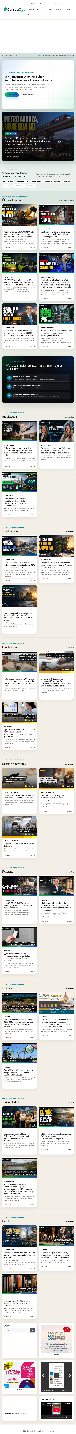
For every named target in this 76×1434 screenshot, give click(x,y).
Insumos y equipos (10, 229)
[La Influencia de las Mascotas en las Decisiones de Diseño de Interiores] (19, 778)
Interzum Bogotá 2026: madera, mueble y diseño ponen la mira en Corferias (18, 1303)
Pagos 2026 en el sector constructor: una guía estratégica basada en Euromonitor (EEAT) (19, 1072)
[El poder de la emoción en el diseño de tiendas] (19, 827)
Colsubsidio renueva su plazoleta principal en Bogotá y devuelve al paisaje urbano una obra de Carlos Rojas (18, 451)
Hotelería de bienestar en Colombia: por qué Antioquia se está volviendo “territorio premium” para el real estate (19, 682)
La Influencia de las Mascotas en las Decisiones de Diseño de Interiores (19, 796)
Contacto (31, 15)
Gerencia (58, 9)
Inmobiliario (56, 4)
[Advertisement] (38, 33)
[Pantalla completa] (70, 1417)
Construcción (44, 4)
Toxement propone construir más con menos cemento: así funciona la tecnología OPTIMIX (56, 333)
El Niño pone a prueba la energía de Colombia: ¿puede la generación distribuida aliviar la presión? (56, 1136)
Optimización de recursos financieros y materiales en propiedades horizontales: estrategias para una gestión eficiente (19, 733)
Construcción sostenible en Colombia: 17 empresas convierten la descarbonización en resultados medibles (19, 1137)
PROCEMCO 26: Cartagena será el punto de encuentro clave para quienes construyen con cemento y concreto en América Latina (56, 1023)
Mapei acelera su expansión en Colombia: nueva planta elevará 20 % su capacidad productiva (19, 565)
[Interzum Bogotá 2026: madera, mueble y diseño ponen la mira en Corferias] (19, 1284)
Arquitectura (32, 4)
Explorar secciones (28, 94)
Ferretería (48, 9)
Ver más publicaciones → (66, 200)
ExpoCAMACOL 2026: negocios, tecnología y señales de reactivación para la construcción (19, 905)
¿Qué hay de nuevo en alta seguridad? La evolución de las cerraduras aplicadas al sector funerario (17, 957)
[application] (56, 1410)
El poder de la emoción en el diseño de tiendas (19, 844)
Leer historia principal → (13, 156)
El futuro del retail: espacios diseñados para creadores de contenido (53, 797)
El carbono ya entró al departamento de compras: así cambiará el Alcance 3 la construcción (56, 565)
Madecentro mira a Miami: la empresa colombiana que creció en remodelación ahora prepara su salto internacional (56, 906)
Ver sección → (69, 417)
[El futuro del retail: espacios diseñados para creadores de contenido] (56, 778)
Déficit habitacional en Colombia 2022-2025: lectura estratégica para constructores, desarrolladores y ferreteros (18, 1023)
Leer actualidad (12, 94)
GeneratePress (50, 1431)
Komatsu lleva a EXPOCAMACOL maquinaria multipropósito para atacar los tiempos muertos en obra (19, 234)
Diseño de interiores (34, 9)
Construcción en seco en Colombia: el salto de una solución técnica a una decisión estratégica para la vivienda (56, 450)
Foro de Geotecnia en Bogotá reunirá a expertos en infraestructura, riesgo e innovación (19, 1255)
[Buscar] (32, 1330)
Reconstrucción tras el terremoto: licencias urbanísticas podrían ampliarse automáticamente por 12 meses (18, 616)
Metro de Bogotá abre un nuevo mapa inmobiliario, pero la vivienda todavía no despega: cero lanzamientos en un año (33, 141)
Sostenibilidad (19, 186)
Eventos (31, 186)
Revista (67, 9)
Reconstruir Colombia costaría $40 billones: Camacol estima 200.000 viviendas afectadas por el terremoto (19, 333)
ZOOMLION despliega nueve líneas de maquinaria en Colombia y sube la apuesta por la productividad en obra (19, 282)
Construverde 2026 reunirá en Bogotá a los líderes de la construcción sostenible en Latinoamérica (16, 502)
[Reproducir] (43, 1417)
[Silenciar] (67, 1417)
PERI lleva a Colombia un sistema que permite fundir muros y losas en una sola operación (56, 234)
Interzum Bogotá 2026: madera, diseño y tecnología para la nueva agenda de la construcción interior (55, 1255)
